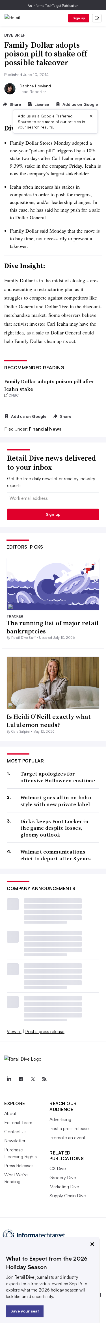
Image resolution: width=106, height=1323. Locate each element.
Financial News (45, 429)
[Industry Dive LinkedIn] (9, 1079)
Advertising (60, 1119)
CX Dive (57, 1168)
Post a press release (44, 1031)
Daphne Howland (35, 85)
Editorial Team (18, 1122)
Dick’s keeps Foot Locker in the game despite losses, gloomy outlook (54, 828)
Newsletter (14, 1140)
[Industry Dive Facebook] (21, 1079)
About (10, 1113)
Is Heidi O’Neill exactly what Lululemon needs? (49, 720)
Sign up (79, 18)
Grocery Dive (62, 1177)
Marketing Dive (64, 1186)
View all (14, 1031)
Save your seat (24, 1311)
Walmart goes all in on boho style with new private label (55, 801)
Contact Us (15, 1131)
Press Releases (19, 1165)
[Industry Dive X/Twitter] (32, 1079)
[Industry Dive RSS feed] (44, 1079)
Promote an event (67, 1137)
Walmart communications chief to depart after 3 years (55, 855)
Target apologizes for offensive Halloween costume (57, 777)
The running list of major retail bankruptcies (53, 627)
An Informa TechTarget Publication (53, 5)
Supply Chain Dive (67, 1195)
